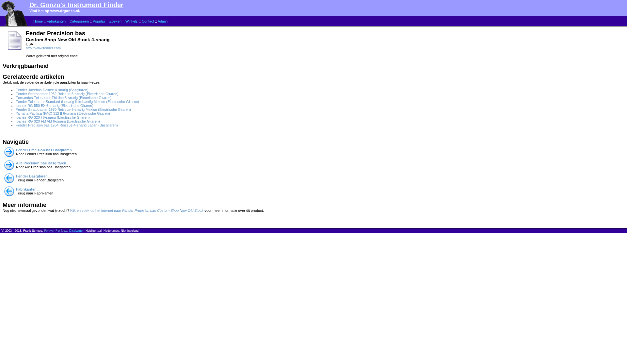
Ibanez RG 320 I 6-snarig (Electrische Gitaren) (53, 117)
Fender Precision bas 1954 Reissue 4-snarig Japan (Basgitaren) (67, 125)
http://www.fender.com (43, 48)
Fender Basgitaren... (33, 176)
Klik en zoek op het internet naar (136, 210)
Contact (148, 21)
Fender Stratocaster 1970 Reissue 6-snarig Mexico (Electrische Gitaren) (73, 109)
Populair (99, 21)
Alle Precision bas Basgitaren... (42, 163)
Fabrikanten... (28, 189)
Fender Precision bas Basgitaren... (45, 150)
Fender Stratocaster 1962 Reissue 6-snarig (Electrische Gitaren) (67, 94)
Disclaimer (76, 230)
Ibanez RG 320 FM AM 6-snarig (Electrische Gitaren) (58, 121)
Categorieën (79, 21)
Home (38, 21)
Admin (163, 21)
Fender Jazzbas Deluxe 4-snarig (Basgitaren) (52, 90)
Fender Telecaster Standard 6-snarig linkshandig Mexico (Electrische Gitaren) (77, 102)
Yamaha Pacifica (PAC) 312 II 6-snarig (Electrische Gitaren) (63, 113)
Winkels (131, 21)
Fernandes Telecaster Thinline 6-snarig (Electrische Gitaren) (64, 98)
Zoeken (115, 21)
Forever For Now (55, 230)
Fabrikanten (56, 21)
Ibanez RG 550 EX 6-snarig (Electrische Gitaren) (54, 106)
